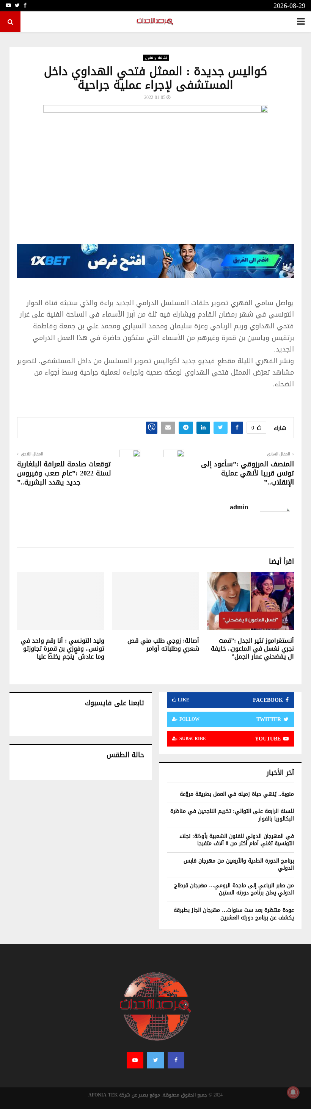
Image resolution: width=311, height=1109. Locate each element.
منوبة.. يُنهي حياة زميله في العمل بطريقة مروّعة (237, 794)
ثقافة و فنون (156, 58)
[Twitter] (155, 1060)
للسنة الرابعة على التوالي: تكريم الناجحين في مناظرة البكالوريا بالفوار (232, 815)
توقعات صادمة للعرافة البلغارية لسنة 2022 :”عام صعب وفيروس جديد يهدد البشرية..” (64, 473)
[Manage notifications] (293, 1092)
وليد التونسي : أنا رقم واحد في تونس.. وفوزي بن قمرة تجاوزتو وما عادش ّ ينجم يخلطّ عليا (62, 648)
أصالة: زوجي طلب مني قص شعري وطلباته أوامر (163, 644)
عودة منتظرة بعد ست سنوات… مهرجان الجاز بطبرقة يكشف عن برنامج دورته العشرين (234, 914)
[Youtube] (135, 1060)
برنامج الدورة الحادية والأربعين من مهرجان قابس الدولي (239, 865)
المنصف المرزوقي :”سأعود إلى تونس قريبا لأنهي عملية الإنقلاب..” (247, 473)
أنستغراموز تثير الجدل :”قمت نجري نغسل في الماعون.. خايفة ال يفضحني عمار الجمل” (252, 648)
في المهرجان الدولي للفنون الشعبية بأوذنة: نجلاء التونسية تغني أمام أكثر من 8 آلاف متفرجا (236, 840)
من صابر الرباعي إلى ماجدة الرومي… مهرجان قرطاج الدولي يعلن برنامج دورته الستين (234, 889)
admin (239, 507)
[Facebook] (176, 1060)
